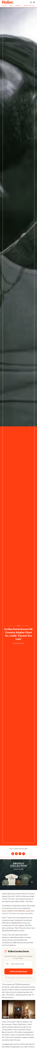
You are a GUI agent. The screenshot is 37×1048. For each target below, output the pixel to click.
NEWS (10, 5)
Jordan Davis (7, 893)
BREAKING (17, 5)
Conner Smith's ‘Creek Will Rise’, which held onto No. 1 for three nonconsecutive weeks (18, 911)
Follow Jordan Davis (18, 971)
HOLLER (4, 5)
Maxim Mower (19, 643)
